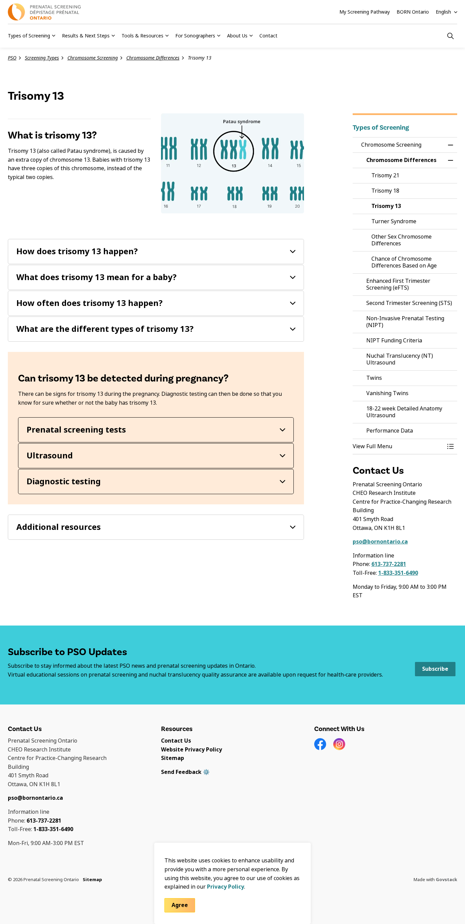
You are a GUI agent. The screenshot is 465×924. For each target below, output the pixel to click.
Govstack (446, 879)
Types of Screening (29, 35)
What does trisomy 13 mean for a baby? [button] (96, 277)
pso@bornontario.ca (380, 542)
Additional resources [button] (58, 527)
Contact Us (176, 741)
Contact (268, 35)
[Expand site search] (450, 36)
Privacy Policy (225, 886)
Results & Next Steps (86, 35)
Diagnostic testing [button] (64, 481)
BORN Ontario (413, 12)
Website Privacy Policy (191, 749)
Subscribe (435, 669)
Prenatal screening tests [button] (76, 430)
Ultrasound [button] (50, 455)
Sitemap (172, 758)
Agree (180, 905)
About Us (237, 35)
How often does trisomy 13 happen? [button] (89, 303)
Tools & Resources (142, 35)
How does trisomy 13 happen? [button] (77, 251)
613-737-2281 (388, 564)
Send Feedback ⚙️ (185, 772)
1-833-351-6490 (398, 573)
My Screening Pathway (364, 12)
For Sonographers (195, 35)
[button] (398, 446)
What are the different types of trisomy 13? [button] (105, 329)
